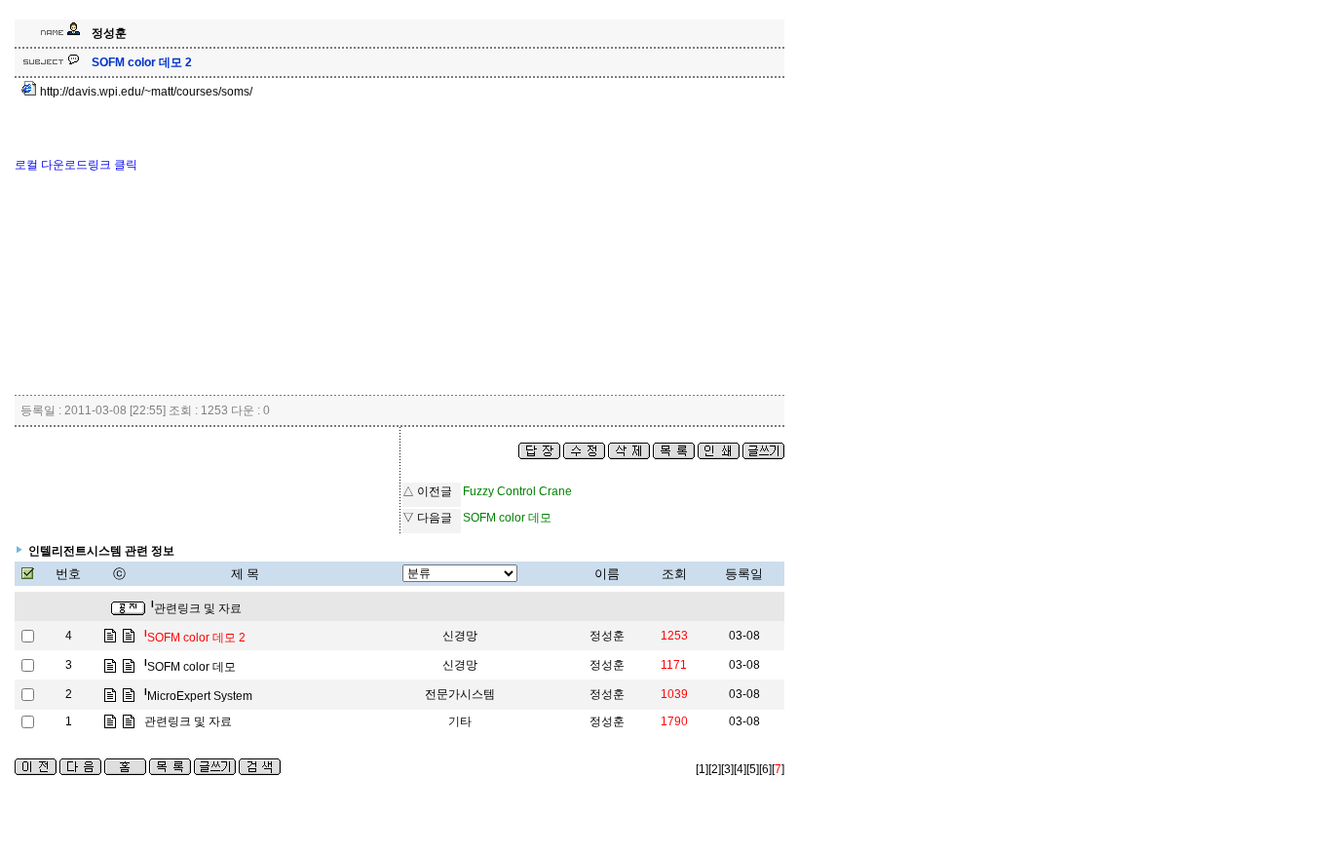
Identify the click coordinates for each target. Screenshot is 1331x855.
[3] (727, 769)
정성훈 (607, 635)
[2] (714, 769)
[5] (752, 769)
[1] (702, 769)
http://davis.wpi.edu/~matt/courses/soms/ (144, 91)
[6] (765, 769)
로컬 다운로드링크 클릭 (76, 165)
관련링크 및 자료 (196, 608)
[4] (740, 769)
